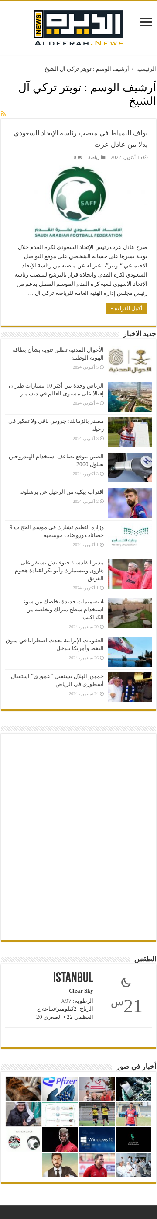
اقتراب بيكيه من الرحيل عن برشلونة (61, 491)
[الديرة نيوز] (78, 26)
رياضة (93, 157)
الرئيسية (146, 69)
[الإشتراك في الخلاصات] (3, 114)
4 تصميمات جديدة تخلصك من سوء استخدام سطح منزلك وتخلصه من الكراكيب (63, 609)
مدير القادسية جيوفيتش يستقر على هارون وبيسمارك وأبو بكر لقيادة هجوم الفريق (59, 570)
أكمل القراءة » (126, 308)
